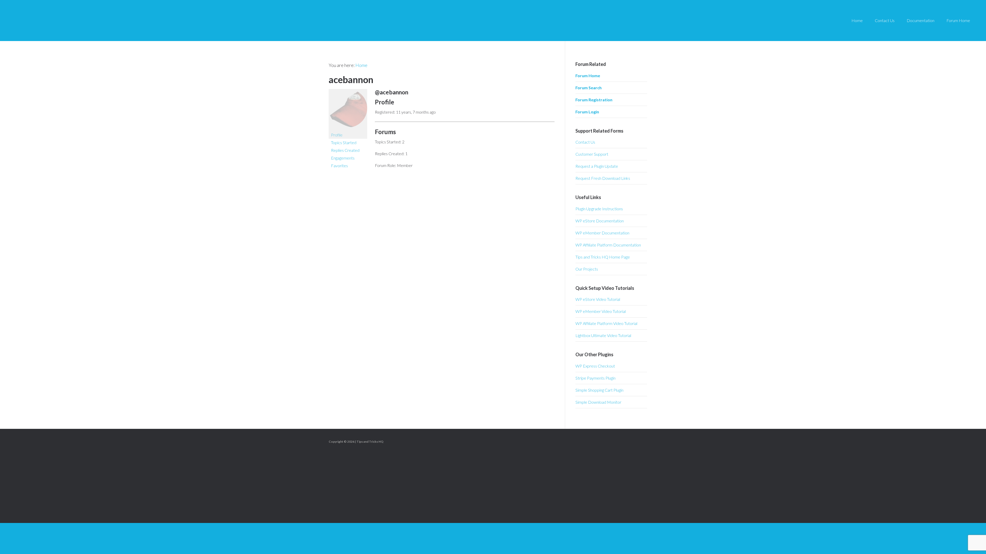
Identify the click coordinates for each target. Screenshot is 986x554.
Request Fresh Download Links (602, 178)
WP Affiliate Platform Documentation (608, 244)
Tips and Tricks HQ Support (56, 20)
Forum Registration (593, 99)
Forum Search (588, 87)
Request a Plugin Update (596, 166)
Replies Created (345, 150)
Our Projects (586, 268)
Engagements (343, 157)
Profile (337, 134)
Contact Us (585, 142)
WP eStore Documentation (599, 220)
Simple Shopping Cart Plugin (599, 390)
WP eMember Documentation (602, 232)
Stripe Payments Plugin (595, 377)
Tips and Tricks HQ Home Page (602, 256)
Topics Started (343, 142)
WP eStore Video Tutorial (597, 299)
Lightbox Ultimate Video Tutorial (603, 335)
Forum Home (587, 75)
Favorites (339, 165)
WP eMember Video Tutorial (600, 311)
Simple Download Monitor (598, 402)
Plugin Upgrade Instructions (599, 208)
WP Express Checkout (595, 365)
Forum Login (587, 111)
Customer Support (591, 154)
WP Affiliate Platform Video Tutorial (606, 323)
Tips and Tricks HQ (369, 441)
